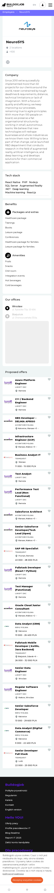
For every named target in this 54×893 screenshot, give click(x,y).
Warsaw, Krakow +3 (26, 447)
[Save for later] (49, 379)
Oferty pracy (11, 823)
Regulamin (11, 795)
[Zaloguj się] (42, 5)
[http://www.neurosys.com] (8, 62)
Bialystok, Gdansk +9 (27, 656)
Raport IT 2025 (13, 837)
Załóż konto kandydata (17, 842)
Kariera (8, 800)
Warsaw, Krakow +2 (26, 616)
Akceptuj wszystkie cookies (27, 880)
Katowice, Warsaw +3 (27, 428)
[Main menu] (50, 5)
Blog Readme (12, 833)
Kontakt (9, 805)
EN (34, 5)
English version (13, 809)
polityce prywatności (13, 874)
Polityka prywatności (16, 790)
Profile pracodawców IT (17, 828)
